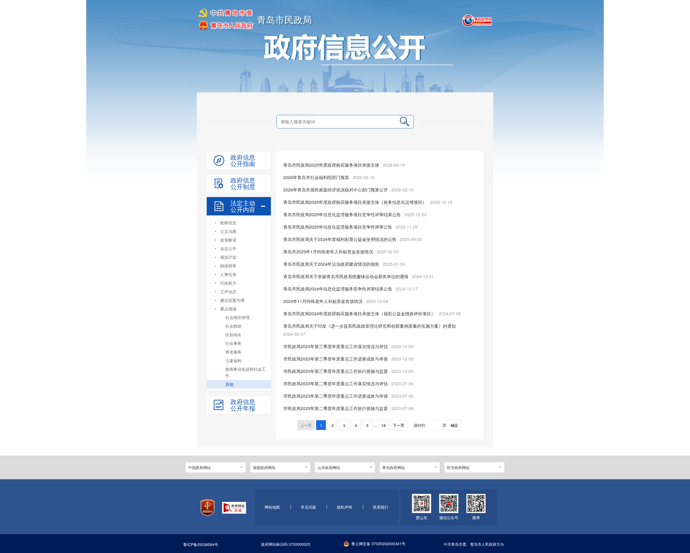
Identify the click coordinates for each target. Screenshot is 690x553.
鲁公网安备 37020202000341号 (378, 543)
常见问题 (308, 507)
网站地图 (272, 507)
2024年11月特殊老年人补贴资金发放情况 (323, 301)
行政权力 (228, 283)
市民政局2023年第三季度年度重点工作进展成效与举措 (335, 359)
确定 (454, 425)
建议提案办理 (232, 300)
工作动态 (228, 291)
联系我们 (380, 507)
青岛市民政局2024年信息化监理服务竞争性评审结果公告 (337, 289)
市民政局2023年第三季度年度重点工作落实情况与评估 (335, 346)
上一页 (306, 425)
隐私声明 (344, 507)
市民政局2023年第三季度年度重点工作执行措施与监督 (335, 371)
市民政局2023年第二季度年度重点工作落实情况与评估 (335, 383)
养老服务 (233, 352)
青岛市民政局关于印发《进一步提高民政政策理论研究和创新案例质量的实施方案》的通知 (369, 326)
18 (383, 425)
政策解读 (228, 240)
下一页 (398, 425)
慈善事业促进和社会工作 (245, 372)
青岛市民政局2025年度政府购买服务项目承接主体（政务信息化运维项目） (355, 202)
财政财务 (228, 265)
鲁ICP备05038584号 (200, 544)
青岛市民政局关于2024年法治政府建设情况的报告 (331, 264)
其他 (229, 384)
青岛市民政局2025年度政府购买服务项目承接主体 (331, 165)
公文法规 (228, 231)
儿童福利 (233, 360)
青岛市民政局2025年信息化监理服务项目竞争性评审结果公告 (342, 214)
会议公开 (228, 248)
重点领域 (228, 309)
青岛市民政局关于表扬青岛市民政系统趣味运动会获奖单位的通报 (345, 276)
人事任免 (228, 274)
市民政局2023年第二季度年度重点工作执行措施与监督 (335, 408)
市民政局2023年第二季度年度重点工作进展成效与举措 (335, 396)
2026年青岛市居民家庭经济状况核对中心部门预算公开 (335, 190)
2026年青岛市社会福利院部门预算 (316, 177)
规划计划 (228, 257)
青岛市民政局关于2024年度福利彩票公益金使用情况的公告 (339, 239)
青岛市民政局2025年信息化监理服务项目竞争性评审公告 (337, 227)
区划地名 (233, 334)
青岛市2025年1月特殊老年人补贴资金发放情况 (328, 251)
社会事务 (233, 343)
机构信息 (228, 222)
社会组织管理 (237, 317)
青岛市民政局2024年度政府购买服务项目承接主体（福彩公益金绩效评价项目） (359, 313)
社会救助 (233, 326)
